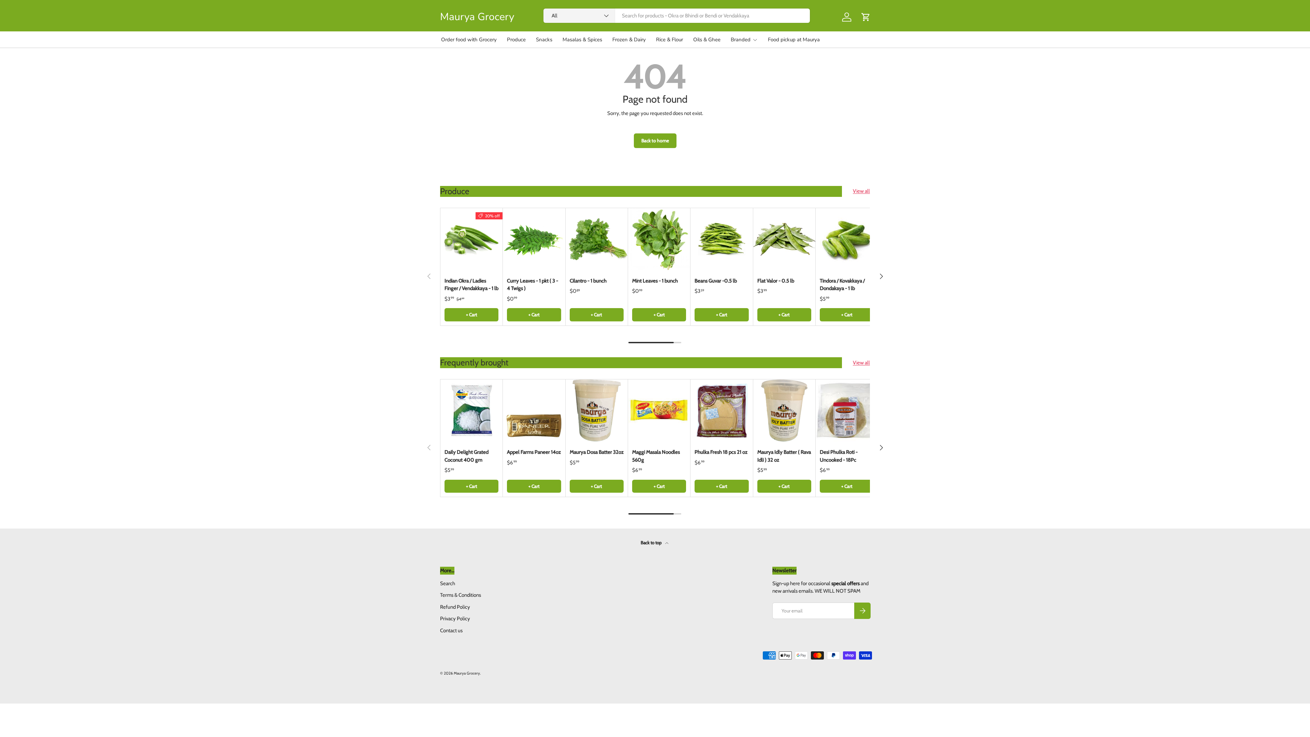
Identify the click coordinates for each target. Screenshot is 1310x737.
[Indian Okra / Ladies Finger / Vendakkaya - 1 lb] (471, 239)
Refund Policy (455, 607)
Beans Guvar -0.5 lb (716, 281)
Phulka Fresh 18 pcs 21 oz (721, 452)
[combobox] (676, 16)
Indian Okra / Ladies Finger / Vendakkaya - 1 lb (471, 285)
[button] (865, 17)
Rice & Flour (669, 39)
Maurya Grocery (467, 673)
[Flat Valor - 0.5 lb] (784, 239)
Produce (516, 39)
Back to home (655, 140)
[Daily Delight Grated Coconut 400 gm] (471, 410)
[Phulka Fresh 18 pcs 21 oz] (721, 410)
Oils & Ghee (706, 39)
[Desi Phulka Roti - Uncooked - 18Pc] (847, 410)
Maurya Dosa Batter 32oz (597, 452)
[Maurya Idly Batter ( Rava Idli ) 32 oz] (784, 410)
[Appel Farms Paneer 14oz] (534, 410)
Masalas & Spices (582, 39)
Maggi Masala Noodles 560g (656, 456)
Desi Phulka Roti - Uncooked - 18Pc (839, 456)
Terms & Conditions (460, 595)
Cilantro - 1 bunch (588, 281)
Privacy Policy (455, 619)
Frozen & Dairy (629, 39)
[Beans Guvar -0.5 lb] (721, 239)
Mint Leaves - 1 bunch (655, 281)
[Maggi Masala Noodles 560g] (659, 410)
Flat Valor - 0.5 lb (775, 281)
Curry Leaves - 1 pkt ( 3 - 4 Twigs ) (532, 285)
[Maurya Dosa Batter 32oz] (597, 410)
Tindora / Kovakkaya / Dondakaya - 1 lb (842, 285)
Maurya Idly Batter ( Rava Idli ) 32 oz (784, 456)
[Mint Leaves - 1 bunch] (659, 239)
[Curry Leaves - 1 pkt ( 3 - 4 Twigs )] (534, 239)
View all (861, 191)
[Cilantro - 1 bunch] (597, 239)
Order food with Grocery (469, 39)
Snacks (544, 39)
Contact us (451, 630)
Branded (741, 39)
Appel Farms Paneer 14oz (534, 452)
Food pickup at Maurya (794, 39)
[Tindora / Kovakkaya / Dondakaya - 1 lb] (847, 239)
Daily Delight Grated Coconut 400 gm (467, 456)
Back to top (652, 542)
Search (447, 583)
